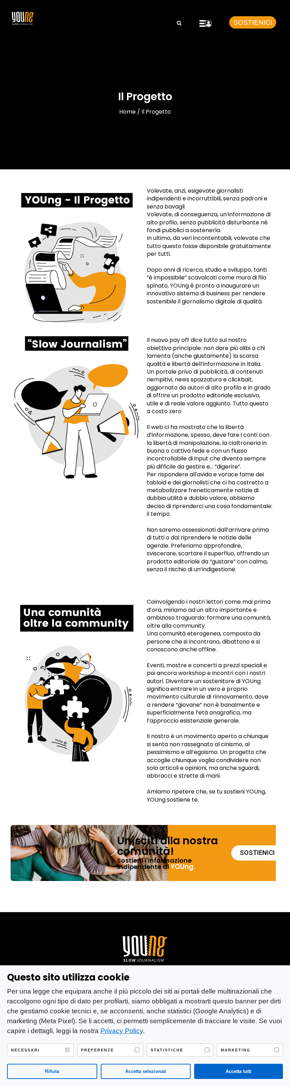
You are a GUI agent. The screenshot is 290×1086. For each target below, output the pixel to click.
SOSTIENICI (252, 22)
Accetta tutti (238, 1071)
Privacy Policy (121, 1030)
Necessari (25, 1050)
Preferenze (97, 1050)
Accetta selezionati (145, 1071)
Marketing (236, 1050)
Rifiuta (52, 1071)
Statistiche (167, 1050)
